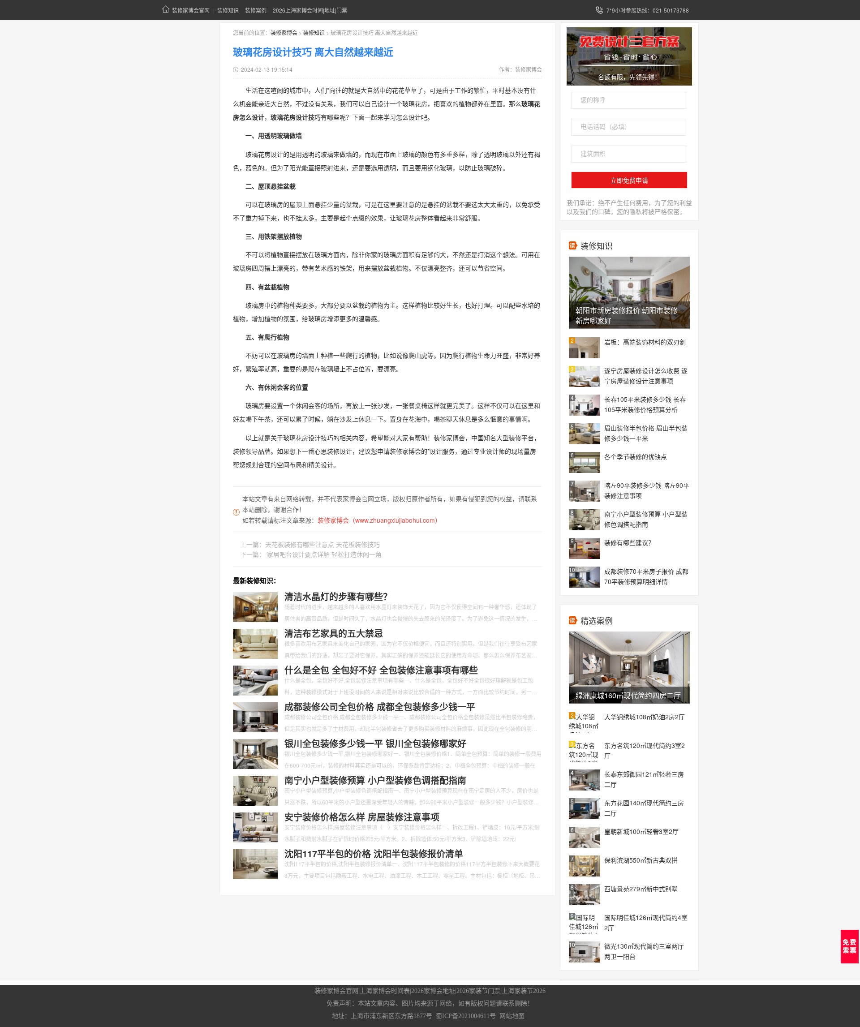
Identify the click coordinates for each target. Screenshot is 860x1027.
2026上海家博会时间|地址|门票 (310, 10)
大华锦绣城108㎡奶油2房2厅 (644, 716)
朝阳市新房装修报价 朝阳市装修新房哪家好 (627, 315)
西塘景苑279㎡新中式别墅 (641, 888)
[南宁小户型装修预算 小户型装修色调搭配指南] (255, 789)
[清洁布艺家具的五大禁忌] (255, 642)
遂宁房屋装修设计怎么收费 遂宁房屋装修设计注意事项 (646, 375)
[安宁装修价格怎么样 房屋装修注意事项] (255, 826)
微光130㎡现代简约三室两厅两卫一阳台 (644, 951)
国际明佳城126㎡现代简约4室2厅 (646, 922)
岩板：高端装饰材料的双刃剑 (645, 341)
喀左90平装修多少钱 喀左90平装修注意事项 (646, 490)
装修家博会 (284, 32)
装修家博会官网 (191, 10)
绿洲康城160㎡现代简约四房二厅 (628, 695)
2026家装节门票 (478, 991)
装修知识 (228, 10)
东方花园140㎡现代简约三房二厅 (644, 807)
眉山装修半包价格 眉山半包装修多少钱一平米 (646, 433)
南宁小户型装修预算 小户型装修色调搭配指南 (646, 519)
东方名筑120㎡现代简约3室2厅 (644, 750)
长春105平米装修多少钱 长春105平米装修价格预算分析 (645, 404)
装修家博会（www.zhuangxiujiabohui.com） (379, 520)
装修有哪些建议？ (629, 542)
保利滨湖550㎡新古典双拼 (641, 859)
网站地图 (512, 1016)
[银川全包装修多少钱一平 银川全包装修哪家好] (255, 752)
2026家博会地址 (433, 991)
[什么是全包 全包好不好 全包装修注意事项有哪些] (255, 679)
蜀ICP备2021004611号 (466, 1016)
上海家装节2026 (524, 991)
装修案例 (256, 10)
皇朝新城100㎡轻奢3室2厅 (641, 831)
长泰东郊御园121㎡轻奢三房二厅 (644, 779)
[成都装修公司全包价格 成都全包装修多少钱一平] (255, 716)
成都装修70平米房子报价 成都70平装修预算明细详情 (646, 576)
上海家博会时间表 (385, 991)
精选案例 (596, 620)
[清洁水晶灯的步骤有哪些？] (255, 606)
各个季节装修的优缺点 (635, 456)
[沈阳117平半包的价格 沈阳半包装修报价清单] (255, 863)
